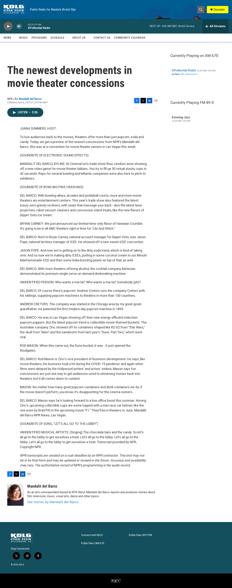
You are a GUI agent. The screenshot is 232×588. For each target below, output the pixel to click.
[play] (8, 26)
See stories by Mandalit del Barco (52, 502)
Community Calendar (129, 37)
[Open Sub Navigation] (14, 37)
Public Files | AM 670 (92, 543)
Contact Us (102, 37)
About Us (79, 37)
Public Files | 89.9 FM (140, 535)
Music (23, 37)
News (7, 37)
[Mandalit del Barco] (15, 495)
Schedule (58, 37)
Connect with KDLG (92, 535)
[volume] (19, 26)
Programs (39, 37)
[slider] (24, 26)
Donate (219, 9)
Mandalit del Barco (30, 99)
